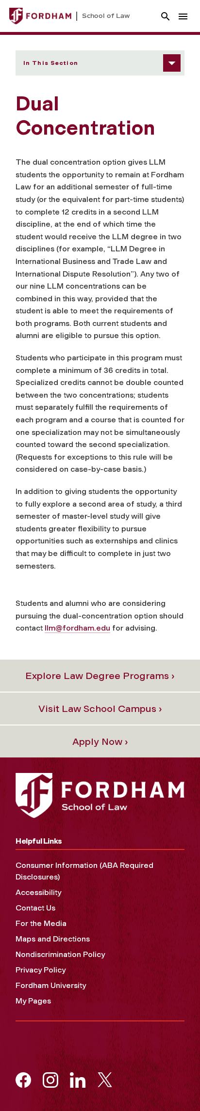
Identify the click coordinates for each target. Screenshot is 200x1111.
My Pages (33, 1000)
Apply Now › (100, 741)
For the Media (41, 923)
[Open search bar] (165, 16)
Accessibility (38, 892)
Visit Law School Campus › (100, 708)
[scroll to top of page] (171, 1082)
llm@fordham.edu (77, 628)
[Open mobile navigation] (183, 16)
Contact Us (35, 907)
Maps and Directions (53, 938)
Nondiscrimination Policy (60, 954)
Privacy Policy (41, 969)
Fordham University (51, 985)
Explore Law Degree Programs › (100, 675)
